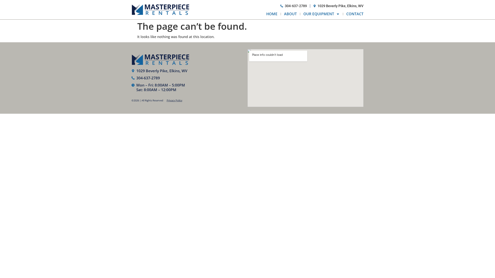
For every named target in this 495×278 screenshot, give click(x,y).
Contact (355, 14)
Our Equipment (318, 14)
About (290, 14)
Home (271, 14)
